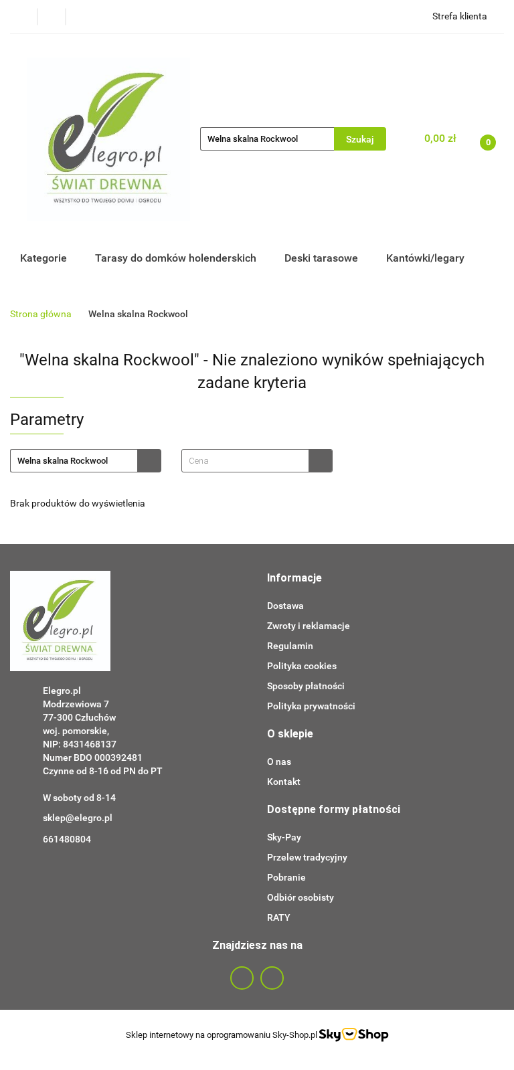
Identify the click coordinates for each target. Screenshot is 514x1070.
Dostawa (285, 605)
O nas (279, 761)
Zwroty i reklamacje (308, 625)
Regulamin (290, 645)
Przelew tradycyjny (307, 857)
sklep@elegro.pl (77, 817)
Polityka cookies (302, 665)
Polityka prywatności (311, 706)
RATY (278, 917)
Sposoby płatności (306, 686)
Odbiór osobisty (300, 897)
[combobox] (257, 460)
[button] (294, 578)
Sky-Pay (284, 837)
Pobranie (286, 877)
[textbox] (245, 461)
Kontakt (284, 781)
